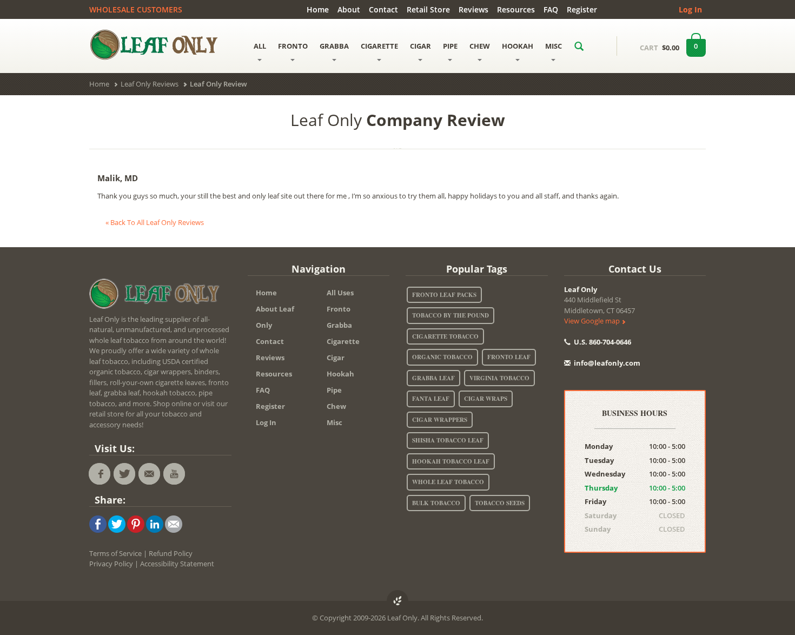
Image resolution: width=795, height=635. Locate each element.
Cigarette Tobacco (445, 336)
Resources (516, 9)
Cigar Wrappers (439, 419)
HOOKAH (517, 46)
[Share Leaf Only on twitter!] (116, 523)
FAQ (551, 9)
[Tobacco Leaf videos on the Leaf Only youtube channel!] (174, 474)
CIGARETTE (379, 46)
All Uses (340, 292)
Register (582, 9)
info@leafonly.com (607, 363)
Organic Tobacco (442, 357)
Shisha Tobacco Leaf (447, 440)
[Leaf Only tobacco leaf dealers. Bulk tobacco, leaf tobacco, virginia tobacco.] (156, 295)
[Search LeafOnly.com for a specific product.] (578, 46)
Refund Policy (171, 553)
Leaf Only (580, 289)
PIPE (450, 46)
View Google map (592, 321)
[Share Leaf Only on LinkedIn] (154, 523)
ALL (260, 46)
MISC (553, 46)
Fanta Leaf (430, 398)
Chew (336, 406)
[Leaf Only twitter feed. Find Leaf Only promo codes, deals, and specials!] (124, 474)
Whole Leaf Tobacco (448, 482)
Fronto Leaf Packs (444, 294)
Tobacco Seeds (500, 503)
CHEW (479, 46)
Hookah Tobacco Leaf (450, 461)
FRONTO (293, 46)
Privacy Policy (111, 563)
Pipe (334, 390)
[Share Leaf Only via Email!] (173, 523)
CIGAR (420, 46)
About (348, 9)
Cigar (336, 357)
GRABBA (334, 46)
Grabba (339, 325)
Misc (334, 422)
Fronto (338, 309)
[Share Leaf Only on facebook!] (98, 523)
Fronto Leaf (509, 357)
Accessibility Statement (177, 563)
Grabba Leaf (433, 378)
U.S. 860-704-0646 (601, 342)
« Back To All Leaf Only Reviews (154, 222)
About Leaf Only (275, 317)
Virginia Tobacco (499, 378)
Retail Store (428, 9)
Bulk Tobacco (436, 503)
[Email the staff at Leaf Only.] (149, 474)
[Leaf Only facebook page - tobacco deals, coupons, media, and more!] (99, 474)
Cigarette (343, 341)
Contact (383, 9)
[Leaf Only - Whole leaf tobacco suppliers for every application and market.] (160, 44)
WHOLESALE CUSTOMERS (135, 9)
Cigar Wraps (485, 398)
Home (318, 9)
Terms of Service (115, 553)
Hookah (340, 374)
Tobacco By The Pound (450, 315)
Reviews (473, 9)
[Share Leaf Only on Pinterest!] (135, 523)
